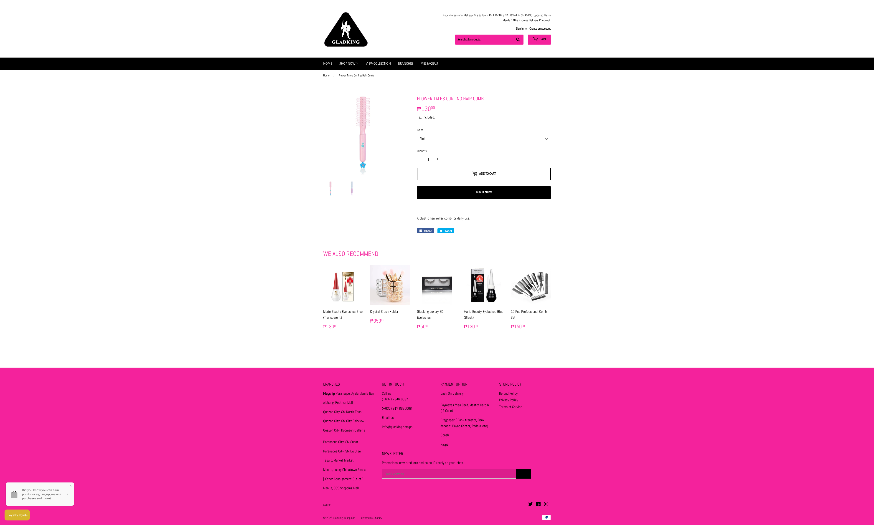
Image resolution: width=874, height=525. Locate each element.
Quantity (422, 151)
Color (420, 130)
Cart (542, 39)
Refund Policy (508, 393)
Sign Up (523, 473)
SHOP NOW (347, 63)
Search (327, 505)
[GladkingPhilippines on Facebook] (538, 504)
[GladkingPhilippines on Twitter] (530, 504)
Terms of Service (510, 406)
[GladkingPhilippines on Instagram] (546, 504)
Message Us (429, 63)
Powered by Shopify (371, 518)
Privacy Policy (508, 400)
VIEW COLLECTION (378, 63)
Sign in (519, 28)
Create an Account (540, 28)
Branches (405, 63)
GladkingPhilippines (344, 518)
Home (327, 63)
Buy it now (484, 192)
